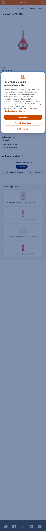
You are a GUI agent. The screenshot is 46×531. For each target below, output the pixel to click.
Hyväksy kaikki (23, 117)
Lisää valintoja (23, 129)
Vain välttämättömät (23, 123)
